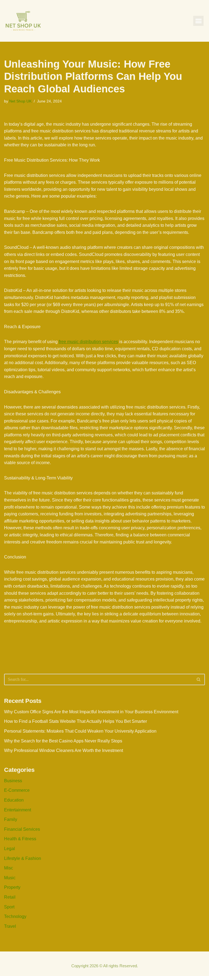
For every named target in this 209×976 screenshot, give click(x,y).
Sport (9, 907)
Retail (10, 897)
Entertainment (17, 810)
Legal (9, 848)
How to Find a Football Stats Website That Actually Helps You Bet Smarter (75, 721)
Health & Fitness (20, 838)
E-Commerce (17, 790)
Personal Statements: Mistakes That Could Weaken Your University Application (80, 731)
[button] (198, 21)
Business (13, 780)
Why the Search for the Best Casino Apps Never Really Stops (63, 741)
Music (10, 877)
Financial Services (22, 829)
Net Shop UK (20, 101)
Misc (8, 868)
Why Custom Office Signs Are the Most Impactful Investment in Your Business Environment (91, 711)
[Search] (199, 679)
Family (10, 819)
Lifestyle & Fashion (22, 858)
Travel (10, 926)
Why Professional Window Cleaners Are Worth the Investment (63, 750)
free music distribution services (88, 341)
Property (12, 887)
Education (14, 800)
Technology (15, 916)
